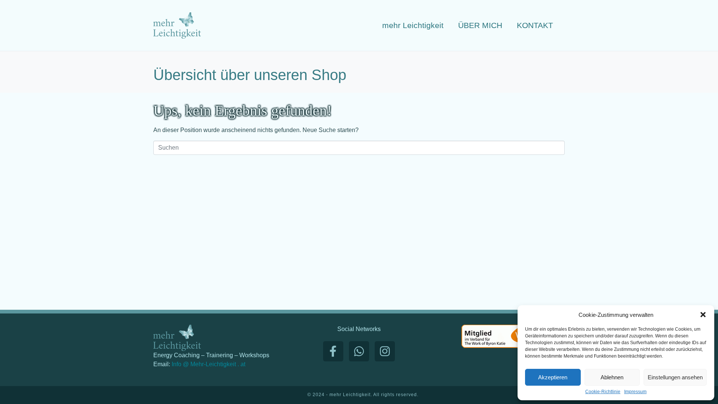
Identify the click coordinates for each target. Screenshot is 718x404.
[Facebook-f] (333, 351)
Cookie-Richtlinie (602, 391)
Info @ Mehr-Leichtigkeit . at (208, 364)
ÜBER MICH (480, 25)
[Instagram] (385, 351)
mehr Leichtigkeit (413, 25)
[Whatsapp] (359, 351)
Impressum (635, 391)
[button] (703, 314)
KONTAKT (535, 25)
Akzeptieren (552, 377)
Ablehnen (612, 377)
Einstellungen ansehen (675, 377)
